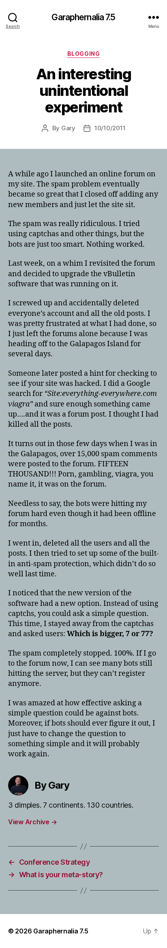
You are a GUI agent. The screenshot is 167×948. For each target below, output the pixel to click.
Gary (68, 128)
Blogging (83, 53)
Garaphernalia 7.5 (83, 17)
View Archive (32, 822)
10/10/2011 (109, 128)
